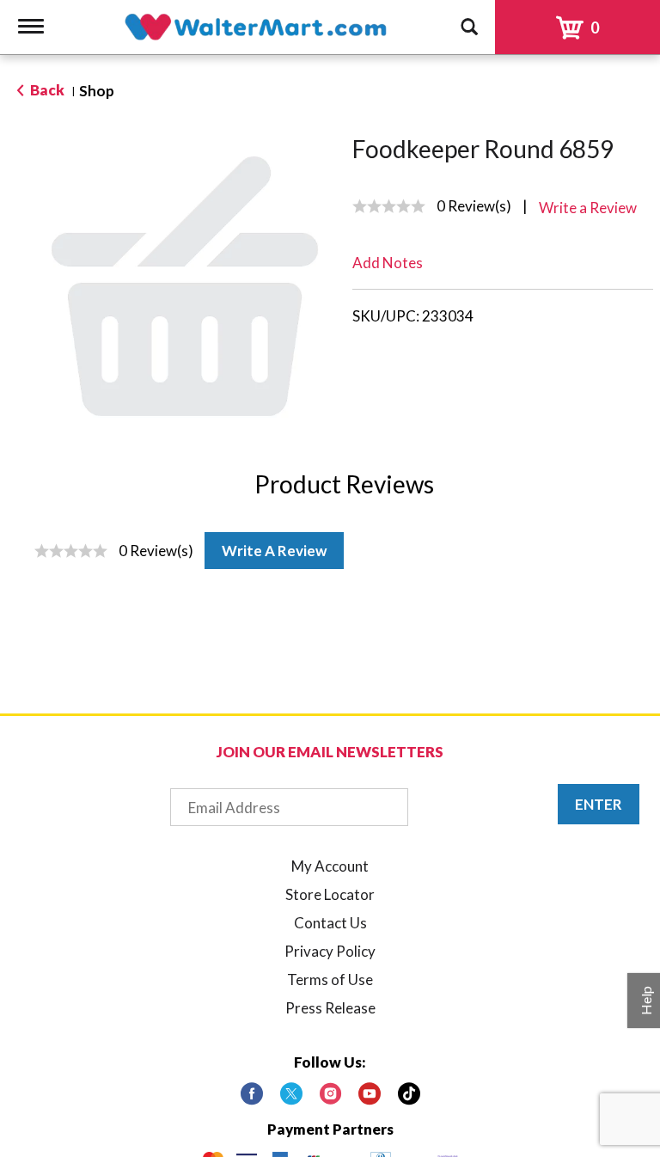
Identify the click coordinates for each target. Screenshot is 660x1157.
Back (46, 90)
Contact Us (330, 923)
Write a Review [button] (588, 208)
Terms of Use (330, 979)
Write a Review (274, 551)
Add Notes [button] (387, 263)
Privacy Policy (330, 951)
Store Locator (330, 894)
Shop (96, 91)
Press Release (330, 1008)
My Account (330, 866)
